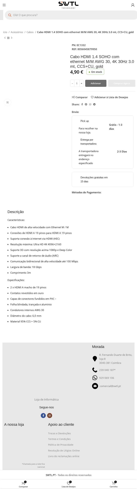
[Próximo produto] (11, 38)
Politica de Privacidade (60, 444)
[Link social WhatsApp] (90, 104)
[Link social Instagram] (49, 415)
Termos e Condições (59, 439)
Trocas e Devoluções (59, 433)
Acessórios (17, 32)
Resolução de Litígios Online (64, 450)
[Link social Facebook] (82, 104)
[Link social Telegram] (94, 104)
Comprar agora (122, 83)
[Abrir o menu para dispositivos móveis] (4, 5)
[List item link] (112, 386)
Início (4, 32)
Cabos (30, 32)
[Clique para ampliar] (7, 102)
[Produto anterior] (5, 38)
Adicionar (96, 83)
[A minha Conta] (132, 5)
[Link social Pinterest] (86, 104)
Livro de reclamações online (63, 456)
